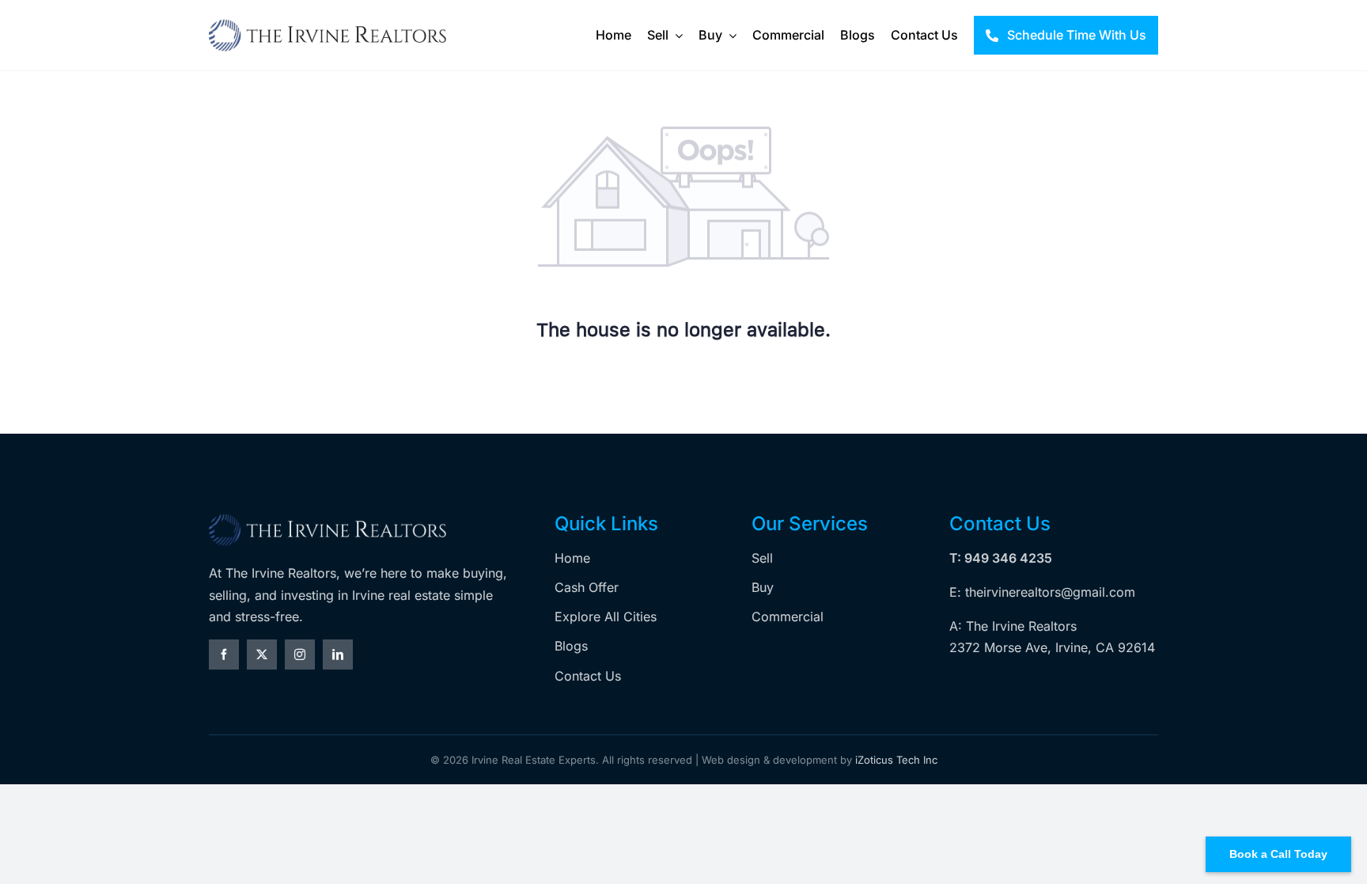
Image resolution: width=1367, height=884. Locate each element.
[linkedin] (338, 654)
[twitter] (262, 654)
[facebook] (224, 654)
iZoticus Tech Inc (896, 759)
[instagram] (300, 654)
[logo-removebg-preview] (327, 519)
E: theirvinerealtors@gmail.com (1042, 592)
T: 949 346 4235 (1000, 558)
